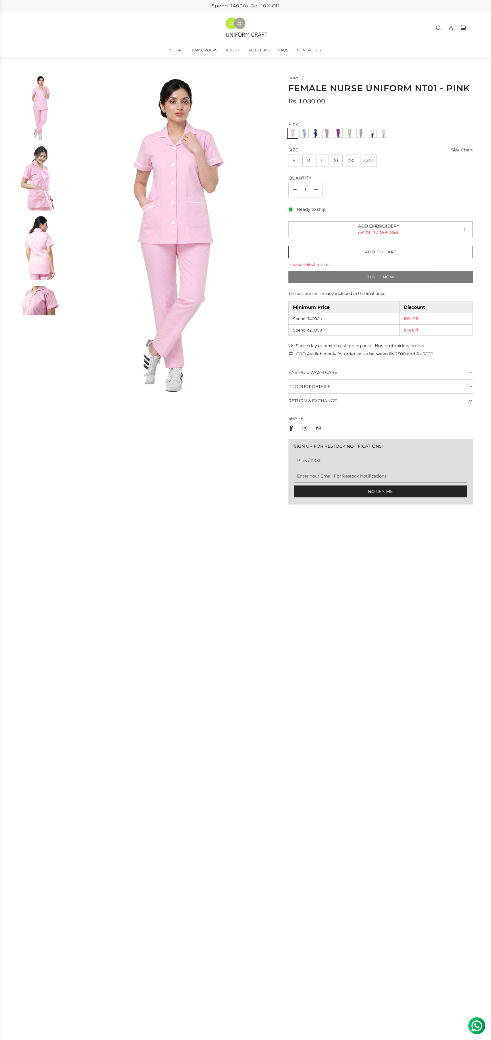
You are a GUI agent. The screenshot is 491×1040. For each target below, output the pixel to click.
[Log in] (451, 28)
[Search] (438, 28)
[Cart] (463, 28)
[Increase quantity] (316, 190)
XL (336, 160)
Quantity (299, 178)
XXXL (368, 160)
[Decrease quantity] (295, 190)
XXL (352, 160)
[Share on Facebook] (291, 429)
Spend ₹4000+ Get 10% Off (245, 6)
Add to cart (380, 252)
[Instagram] (305, 429)
